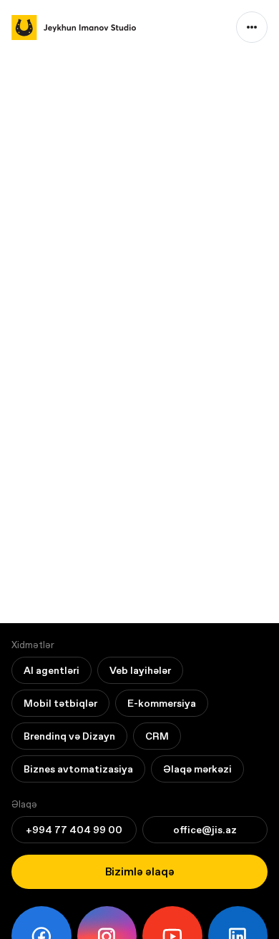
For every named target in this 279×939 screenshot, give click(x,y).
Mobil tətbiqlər (60, 703)
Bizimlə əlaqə (140, 871)
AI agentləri (51, 670)
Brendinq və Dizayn (69, 736)
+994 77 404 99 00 (74, 829)
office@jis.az (205, 829)
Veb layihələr (140, 670)
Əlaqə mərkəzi (197, 768)
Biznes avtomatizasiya (78, 768)
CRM (157, 736)
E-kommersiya (161, 703)
